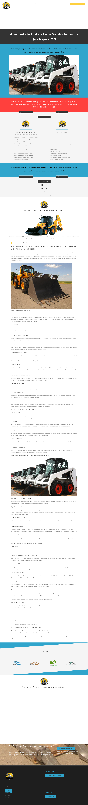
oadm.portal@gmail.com (45, 191)
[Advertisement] (44, 20)
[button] (44, 242)
